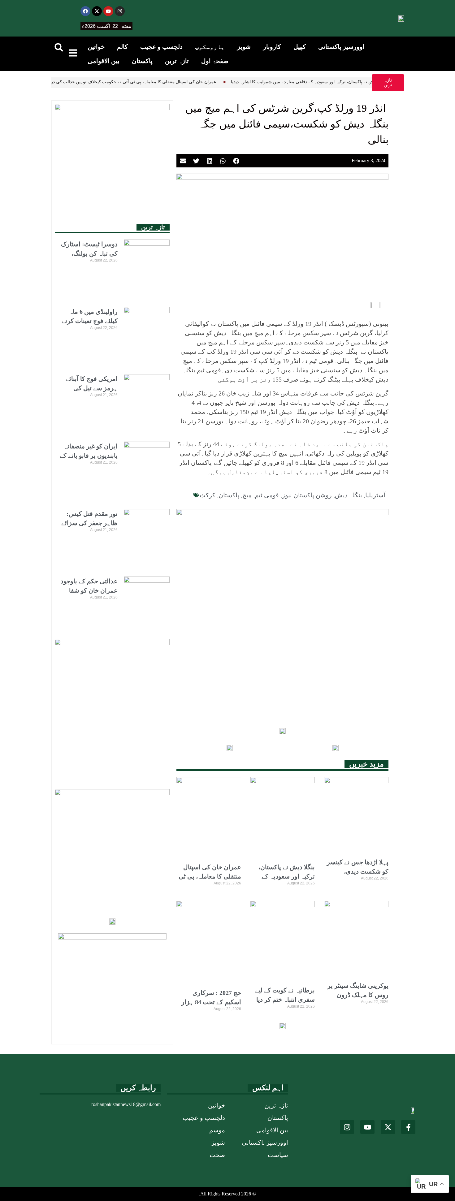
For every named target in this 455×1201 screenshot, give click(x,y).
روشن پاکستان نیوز (307, 495)
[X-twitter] (97, 11)
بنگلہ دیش (348, 495)
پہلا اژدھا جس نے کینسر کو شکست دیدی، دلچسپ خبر (357, 871)
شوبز (244, 46)
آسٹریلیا (375, 495)
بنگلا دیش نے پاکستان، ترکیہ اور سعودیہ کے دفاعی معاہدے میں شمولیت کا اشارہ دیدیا (281, 82)
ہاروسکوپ (210, 46)
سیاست (278, 1154)
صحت (217, 1154)
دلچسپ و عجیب (161, 46)
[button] (59, 47)
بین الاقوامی (103, 61)
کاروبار (272, 46)
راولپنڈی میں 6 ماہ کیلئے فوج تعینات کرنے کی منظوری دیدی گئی (89, 321)
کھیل (299, 46)
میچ (247, 495)
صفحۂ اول (214, 61)
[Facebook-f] (408, 1127)
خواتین (96, 46)
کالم (122, 46)
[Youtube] (108, 11)
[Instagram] (120, 11)
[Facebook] (85, 11)
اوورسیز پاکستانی (341, 46)
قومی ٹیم (267, 495)
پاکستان (142, 61)
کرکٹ (207, 495)
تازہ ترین (177, 61)
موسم (217, 1130)
